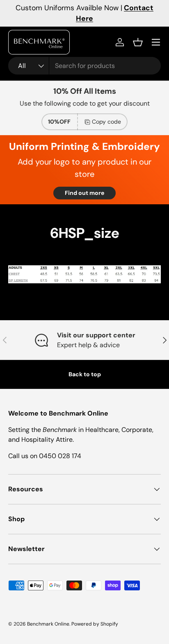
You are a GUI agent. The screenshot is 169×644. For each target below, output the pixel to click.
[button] (138, 42)
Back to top (85, 374)
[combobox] (84, 66)
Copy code (106, 121)
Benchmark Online (48, 624)
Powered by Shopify (94, 624)
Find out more (84, 193)
